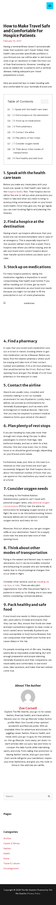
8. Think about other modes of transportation (28, 151)
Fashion (7, 848)
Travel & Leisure (11, 863)
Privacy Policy (34, 893)
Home (6, 858)
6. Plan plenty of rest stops (26, 137)
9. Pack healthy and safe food (28, 158)
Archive (7, 838)
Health (6, 853)
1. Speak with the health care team (30, 109)
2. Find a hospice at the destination (30, 115)
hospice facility (15, 191)
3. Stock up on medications (26, 120)
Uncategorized (11, 868)
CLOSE (44, 102)
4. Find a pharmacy (22, 126)
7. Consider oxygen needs (26, 143)
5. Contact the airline (23, 132)
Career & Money (11, 843)
